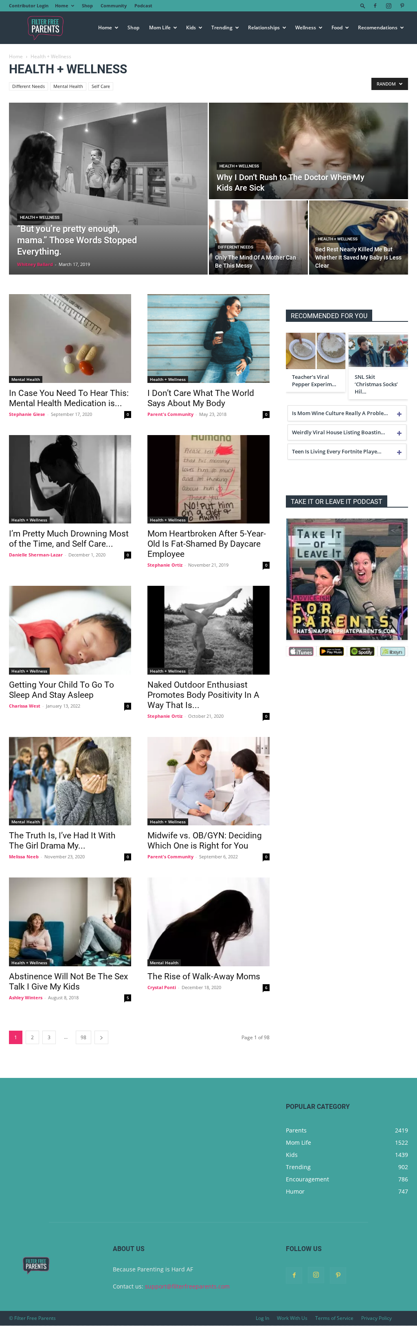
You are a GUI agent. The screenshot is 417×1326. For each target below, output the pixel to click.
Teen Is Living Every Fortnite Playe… (337, 451)
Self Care (101, 86)
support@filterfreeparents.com (187, 1286)
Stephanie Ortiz (164, 565)
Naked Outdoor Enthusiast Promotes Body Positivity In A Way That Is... (203, 695)
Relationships (264, 27)
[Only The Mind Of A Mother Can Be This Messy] (258, 237)
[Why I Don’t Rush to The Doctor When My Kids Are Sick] (308, 151)
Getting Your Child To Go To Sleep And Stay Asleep (61, 690)
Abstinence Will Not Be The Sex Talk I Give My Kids (68, 982)
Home (61, 5)
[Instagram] (388, 5)
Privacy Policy (376, 1318)
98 (83, 1037)
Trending (222, 27)
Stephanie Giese (27, 414)
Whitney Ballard (35, 264)
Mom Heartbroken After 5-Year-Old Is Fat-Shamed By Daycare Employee (206, 544)
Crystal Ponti (161, 987)
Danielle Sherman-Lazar (36, 555)
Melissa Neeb (24, 856)
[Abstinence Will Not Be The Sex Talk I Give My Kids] (70, 921)
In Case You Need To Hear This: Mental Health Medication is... (69, 398)
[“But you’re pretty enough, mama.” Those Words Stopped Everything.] (108, 164)
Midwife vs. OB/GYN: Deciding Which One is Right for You (204, 841)
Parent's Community (170, 414)
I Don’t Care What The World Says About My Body (200, 398)
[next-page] (101, 1037)
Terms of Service (334, 1318)
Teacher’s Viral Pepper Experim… (314, 380)
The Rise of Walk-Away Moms (203, 976)
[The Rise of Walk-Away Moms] (208, 921)
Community (114, 5)
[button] (363, 5)
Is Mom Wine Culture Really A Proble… (340, 413)
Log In (262, 1318)
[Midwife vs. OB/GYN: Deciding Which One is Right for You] (208, 781)
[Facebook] (375, 5)
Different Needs (28, 86)
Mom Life (160, 27)
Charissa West (24, 706)
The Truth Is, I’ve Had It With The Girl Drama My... (62, 841)
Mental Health (68, 86)
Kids (191, 27)
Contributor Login (28, 5)
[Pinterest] (402, 5)
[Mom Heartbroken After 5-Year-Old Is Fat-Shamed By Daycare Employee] (208, 479)
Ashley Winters (25, 997)
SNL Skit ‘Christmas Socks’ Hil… (376, 384)
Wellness (305, 27)
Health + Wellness (39, 217)
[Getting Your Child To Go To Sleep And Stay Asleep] (70, 630)
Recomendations (377, 27)
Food (336, 27)
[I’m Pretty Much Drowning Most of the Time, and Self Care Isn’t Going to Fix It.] (70, 479)
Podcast (143, 5)
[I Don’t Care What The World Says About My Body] (208, 338)
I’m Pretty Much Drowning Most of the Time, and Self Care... (69, 539)
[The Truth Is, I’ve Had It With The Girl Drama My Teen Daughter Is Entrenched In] (70, 781)
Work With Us (292, 1318)
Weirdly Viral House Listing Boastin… (338, 432)
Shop (87, 5)
